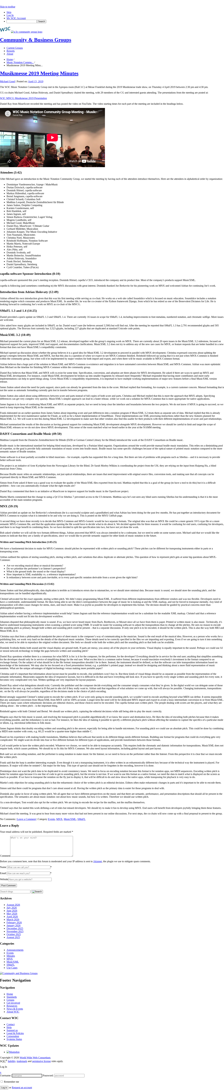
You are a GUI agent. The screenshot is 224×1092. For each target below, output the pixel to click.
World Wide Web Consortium (35, 1057)
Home (10, 59)
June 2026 (12, 910)
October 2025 (14, 934)
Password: (48, 1075)
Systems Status (14, 1039)
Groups (10, 999)
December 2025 (15, 928)
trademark (22, 1061)
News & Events (15, 1008)
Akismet (97, 861)
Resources (12, 1005)
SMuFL (81, 819)
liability (11, 1061)
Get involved (13, 1002)
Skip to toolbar (7, 6)
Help (9, 1027)
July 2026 (12, 907)
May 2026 (12, 913)
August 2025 (13, 937)
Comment (5, 855)
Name (3, 867)
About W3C (13, 1011)
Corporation (13, 1036)
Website (4, 879)
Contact (11, 1024)
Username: (5, 1075)
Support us (12, 1030)
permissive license (41, 1061)
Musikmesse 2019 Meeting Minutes (39, 73)
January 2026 (13, 925)
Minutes (11, 955)
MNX (59, 819)
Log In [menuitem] (10, 15)
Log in (4, 1087)
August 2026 (13, 904)
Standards (12, 997)
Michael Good (7, 81)
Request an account (22, 1087)
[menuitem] (115, 21)
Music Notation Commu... (20, 62)
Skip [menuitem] (9, 12)
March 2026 (13, 919)
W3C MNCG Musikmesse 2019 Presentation (23, 98)
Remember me (11, 1081)
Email (3, 873)
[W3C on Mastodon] (13, 1052)
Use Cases (12, 967)
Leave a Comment (26, 819)
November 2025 (15, 931)
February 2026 (14, 922)
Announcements (15, 950)
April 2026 (12, 916)
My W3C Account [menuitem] (16, 18)
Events (51, 819)
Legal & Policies (15, 1033)
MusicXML (70, 819)
